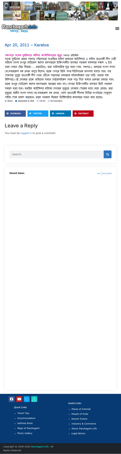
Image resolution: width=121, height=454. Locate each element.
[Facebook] (12, 399)
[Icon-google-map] (34, 399)
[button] (117, 28)
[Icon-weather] (27, 399)
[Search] (108, 154)
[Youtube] (19, 399)
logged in (26, 133)
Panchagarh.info (40, 446)
